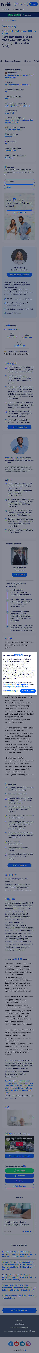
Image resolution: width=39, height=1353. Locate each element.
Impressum (24, 685)
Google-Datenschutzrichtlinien (17, 687)
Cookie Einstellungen (10, 691)
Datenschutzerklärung (11, 685)
